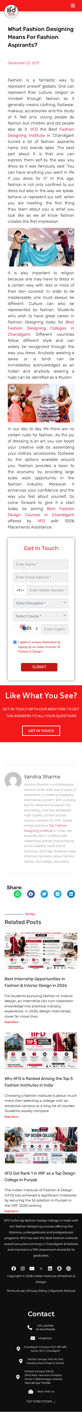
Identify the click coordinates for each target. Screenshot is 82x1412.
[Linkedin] (50, 1268)
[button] (17, 894)
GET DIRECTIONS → (41, 1401)
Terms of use (16, 1291)
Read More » (12, 1022)
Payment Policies (62, 1291)
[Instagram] (22, 1268)
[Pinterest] (68, 1268)
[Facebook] (13, 1268)
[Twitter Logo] (41, 1268)
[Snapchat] (59, 1268)
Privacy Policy (37, 1291)
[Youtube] (31, 1268)
